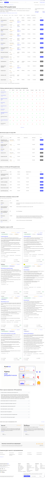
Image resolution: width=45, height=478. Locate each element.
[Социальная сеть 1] (0, 468)
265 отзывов (11, 31)
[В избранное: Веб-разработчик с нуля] (38, 38)
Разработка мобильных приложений (12, 454)
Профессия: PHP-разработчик (28, 333)
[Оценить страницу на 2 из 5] (38, 444)
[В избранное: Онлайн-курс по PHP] (38, 75)
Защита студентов (37, 468)
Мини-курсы (19, 470)
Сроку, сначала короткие (3, 170)
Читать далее (2, 431)
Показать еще (22, 127)
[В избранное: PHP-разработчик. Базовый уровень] (38, 29)
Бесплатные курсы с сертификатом (22, 471)
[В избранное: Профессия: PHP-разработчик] (38, 56)
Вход (41, 0)
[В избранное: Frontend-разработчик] (38, 20)
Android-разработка (2, 454)
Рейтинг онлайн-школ (42, 468)
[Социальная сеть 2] (2, 468)
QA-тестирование (29, 454)
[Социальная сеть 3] (4, 468)
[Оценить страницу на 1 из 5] (36, 444)
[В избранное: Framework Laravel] (38, 70)
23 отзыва (11, 77)
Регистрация (43, 0)
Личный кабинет (28, 471)
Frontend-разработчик (3, 95)
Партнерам (36, 467)
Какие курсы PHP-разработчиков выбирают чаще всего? (8, 403)
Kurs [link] (1, 2)
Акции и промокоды (36, 2)
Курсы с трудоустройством (21, 467)
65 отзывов (41, 264)
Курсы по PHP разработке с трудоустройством (13, 83)
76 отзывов (11, 54)
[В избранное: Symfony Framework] (38, 79)
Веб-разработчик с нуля (5, 301)
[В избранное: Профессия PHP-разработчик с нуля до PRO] (38, 47)
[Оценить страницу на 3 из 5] (39, 444)
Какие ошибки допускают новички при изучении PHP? (8, 406)
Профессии (28, 468)
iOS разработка (20, 454)
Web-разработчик (3, 102)
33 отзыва (41, 329)
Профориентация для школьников (30, 467)
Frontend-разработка (39, 454)
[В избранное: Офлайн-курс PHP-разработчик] (38, 66)
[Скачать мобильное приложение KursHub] (2, 472)
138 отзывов (11, 22)
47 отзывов (11, 40)
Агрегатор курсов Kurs (4, 463)
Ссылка (1, 204)
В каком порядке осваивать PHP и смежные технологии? (8, 400)
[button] (42, 232)
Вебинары (28, 469)
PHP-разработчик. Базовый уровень (4, 98)
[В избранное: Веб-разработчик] (38, 43)
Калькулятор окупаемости (29, 470)
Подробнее (2, 21)
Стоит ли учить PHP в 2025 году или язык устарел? (8, 417)
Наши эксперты (37, 469)
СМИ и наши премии (42, 467)
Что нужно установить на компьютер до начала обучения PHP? (9, 392)
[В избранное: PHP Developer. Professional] (38, 52)
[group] (24, 15)
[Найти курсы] (25, 2)
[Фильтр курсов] (2, 15)
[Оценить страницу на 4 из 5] (41, 444)
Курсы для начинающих (20, 468)
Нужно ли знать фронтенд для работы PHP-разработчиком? (9, 414)
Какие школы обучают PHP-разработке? (6, 411)
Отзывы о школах (42, 2)
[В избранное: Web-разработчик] (38, 34)
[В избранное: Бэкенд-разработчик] (38, 61)
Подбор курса (36, 470)
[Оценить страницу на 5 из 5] (42, 444)
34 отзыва (11, 63)
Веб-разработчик (26, 300)
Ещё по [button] (18, 21)
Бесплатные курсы (20, 469)
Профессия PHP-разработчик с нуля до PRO (4, 112)
